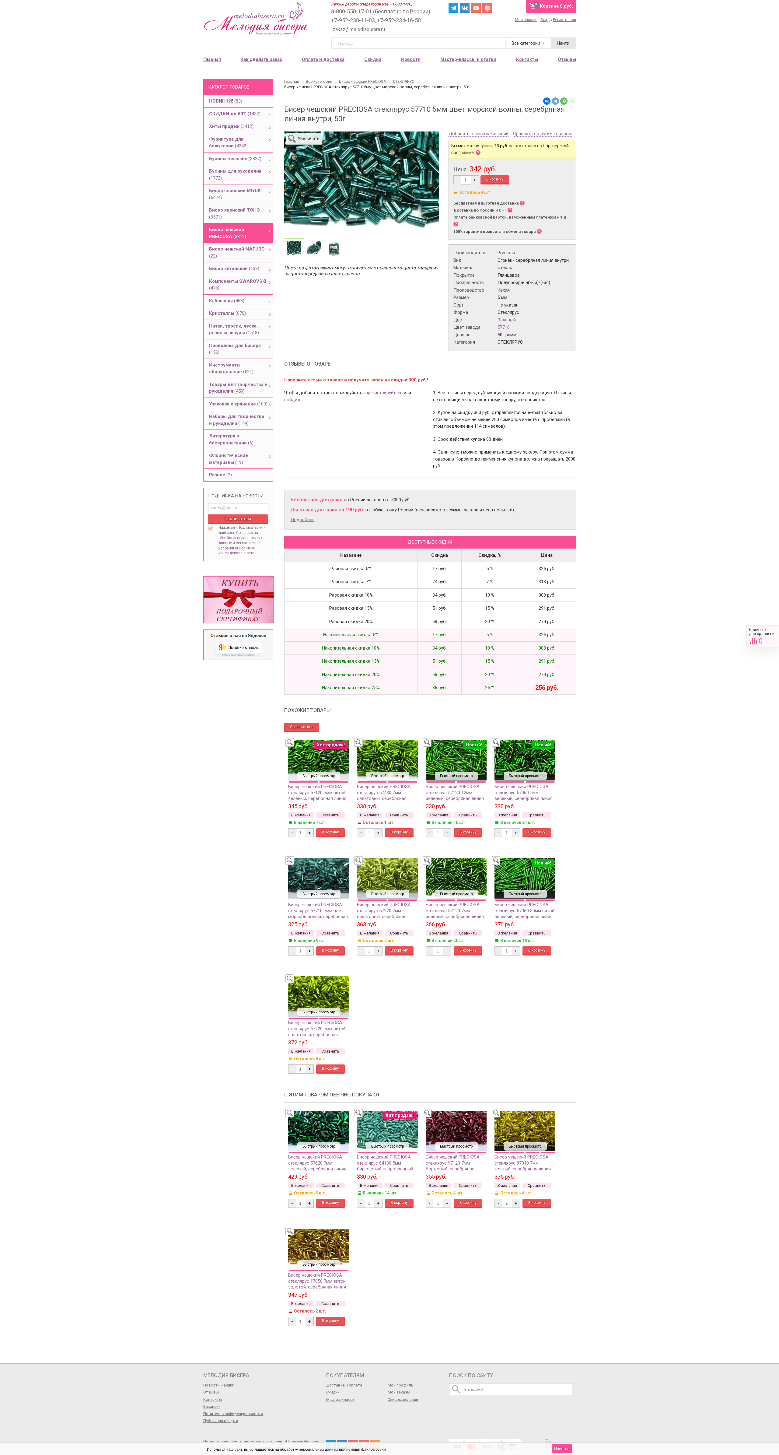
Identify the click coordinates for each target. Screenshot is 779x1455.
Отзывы (211, 1392)
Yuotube (476, 8)
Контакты (212, 1399)
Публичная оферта (220, 1420)
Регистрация (564, 19)
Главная (212, 59)
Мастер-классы (340, 1399)
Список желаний (403, 1399)
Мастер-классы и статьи (468, 59)
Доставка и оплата (344, 1385)
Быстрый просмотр (318, 776)
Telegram (453, 8)
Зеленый (507, 320)
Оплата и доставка (323, 59)
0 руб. (556, 6)
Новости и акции (218, 1385)
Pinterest (487, 8)
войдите (293, 399)
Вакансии (212, 1406)
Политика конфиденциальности (233, 1413)
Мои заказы (526, 19)
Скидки (372, 59)
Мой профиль (400, 1385)
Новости (411, 59)
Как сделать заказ (261, 59)
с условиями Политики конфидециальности (239, 548)
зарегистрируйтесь (383, 392)
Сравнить (762, 636)
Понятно (561, 1448)
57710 (504, 327)
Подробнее (303, 519)
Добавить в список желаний (478, 133)
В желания (301, 815)
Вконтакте (465, 8)
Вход (545, 19)
